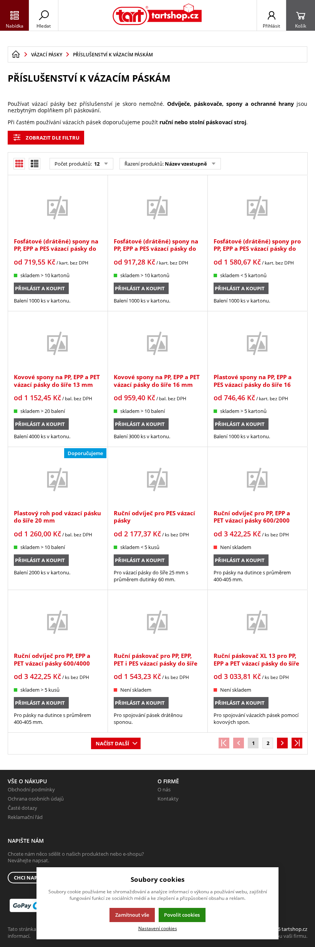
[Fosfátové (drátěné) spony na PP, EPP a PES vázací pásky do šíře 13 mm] (57, 207)
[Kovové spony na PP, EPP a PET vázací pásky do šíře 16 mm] (157, 343)
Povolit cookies (182, 914)
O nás (164, 789)
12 (96, 163)
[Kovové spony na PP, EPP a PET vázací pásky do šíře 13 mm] (57, 343)
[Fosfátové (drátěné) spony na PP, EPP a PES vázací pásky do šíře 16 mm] (157, 207)
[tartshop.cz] (157, 15)
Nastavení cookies (157, 928)
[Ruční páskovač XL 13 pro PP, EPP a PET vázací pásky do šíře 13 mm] (257, 622)
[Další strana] (282, 743)
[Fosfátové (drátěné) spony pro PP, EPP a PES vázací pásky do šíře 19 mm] (257, 207)
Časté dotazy (22, 807)
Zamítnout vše (132, 914)
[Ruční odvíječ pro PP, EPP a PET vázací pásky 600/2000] (257, 479)
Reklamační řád (25, 817)
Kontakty (168, 798)
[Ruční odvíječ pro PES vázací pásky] (157, 479)
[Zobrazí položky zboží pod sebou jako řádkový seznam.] (34, 163)
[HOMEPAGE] (15, 54)
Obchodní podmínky (31, 789)
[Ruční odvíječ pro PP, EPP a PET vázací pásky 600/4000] (57, 622)
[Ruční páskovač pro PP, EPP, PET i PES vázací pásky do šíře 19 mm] (157, 622)
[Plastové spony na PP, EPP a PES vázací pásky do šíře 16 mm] (257, 343)
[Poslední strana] (297, 743)
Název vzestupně (186, 163)
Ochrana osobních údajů (36, 798)
